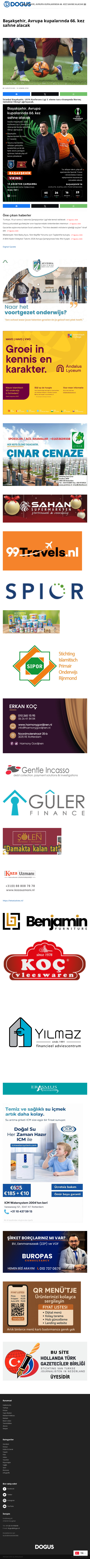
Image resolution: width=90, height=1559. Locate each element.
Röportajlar (7, 1462)
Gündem (21, 88)
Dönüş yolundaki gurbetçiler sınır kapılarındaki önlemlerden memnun (35, 223)
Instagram (10, 1500)
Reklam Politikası (9, 1415)
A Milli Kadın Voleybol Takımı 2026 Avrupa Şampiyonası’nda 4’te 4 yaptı (36, 238)
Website (5, 1557)
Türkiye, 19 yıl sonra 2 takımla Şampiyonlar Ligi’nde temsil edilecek (34, 219)
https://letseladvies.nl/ (13, 900)
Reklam (5, 1418)
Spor (26, 88)
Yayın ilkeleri (7, 1413)
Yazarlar (6, 1460)
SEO (11, 1557)
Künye (5, 1410)
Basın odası (7, 1421)
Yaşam (5, 1452)
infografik (6, 1473)
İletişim (5, 1428)
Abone (5, 1426)
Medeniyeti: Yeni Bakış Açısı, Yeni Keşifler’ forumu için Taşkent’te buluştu (36, 234)
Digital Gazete (9, 246)
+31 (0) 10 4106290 (12, 1526)
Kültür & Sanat (8, 1449)
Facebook (10, 1489)
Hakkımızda (7, 1405)
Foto (4, 1454)
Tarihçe (5, 1408)
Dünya (5, 1447)
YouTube (10, 1506)
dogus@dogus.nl (14, 1528)
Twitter (9, 1495)
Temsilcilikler (7, 1423)
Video (5, 1457)
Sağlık (5, 1465)
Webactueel (19, 1557)
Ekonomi (6, 1470)
